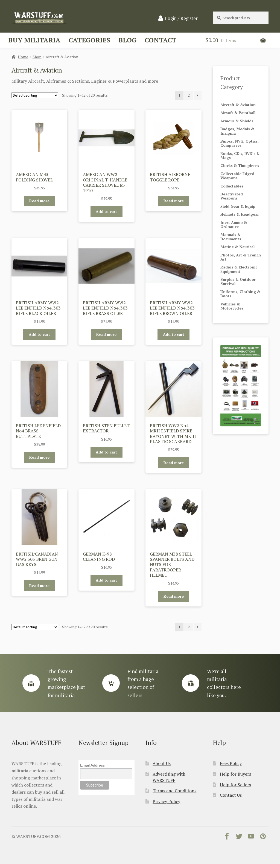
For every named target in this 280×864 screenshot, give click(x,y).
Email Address (92, 765)
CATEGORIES (89, 40)
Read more (39, 200)
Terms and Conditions (174, 791)
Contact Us (231, 795)
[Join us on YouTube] (251, 837)
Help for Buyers (235, 774)
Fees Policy (231, 763)
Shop (37, 56)
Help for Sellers (235, 785)
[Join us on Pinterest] (263, 837)
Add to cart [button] (106, 211)
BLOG (127, 40)
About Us (162, 763)
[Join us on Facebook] (226, 837)
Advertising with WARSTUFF (169, 777)
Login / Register (181, 18)
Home (23, 56)
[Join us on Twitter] (239, 837)
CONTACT (160, 40)
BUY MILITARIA (34, 40)
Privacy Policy (166, 801)
